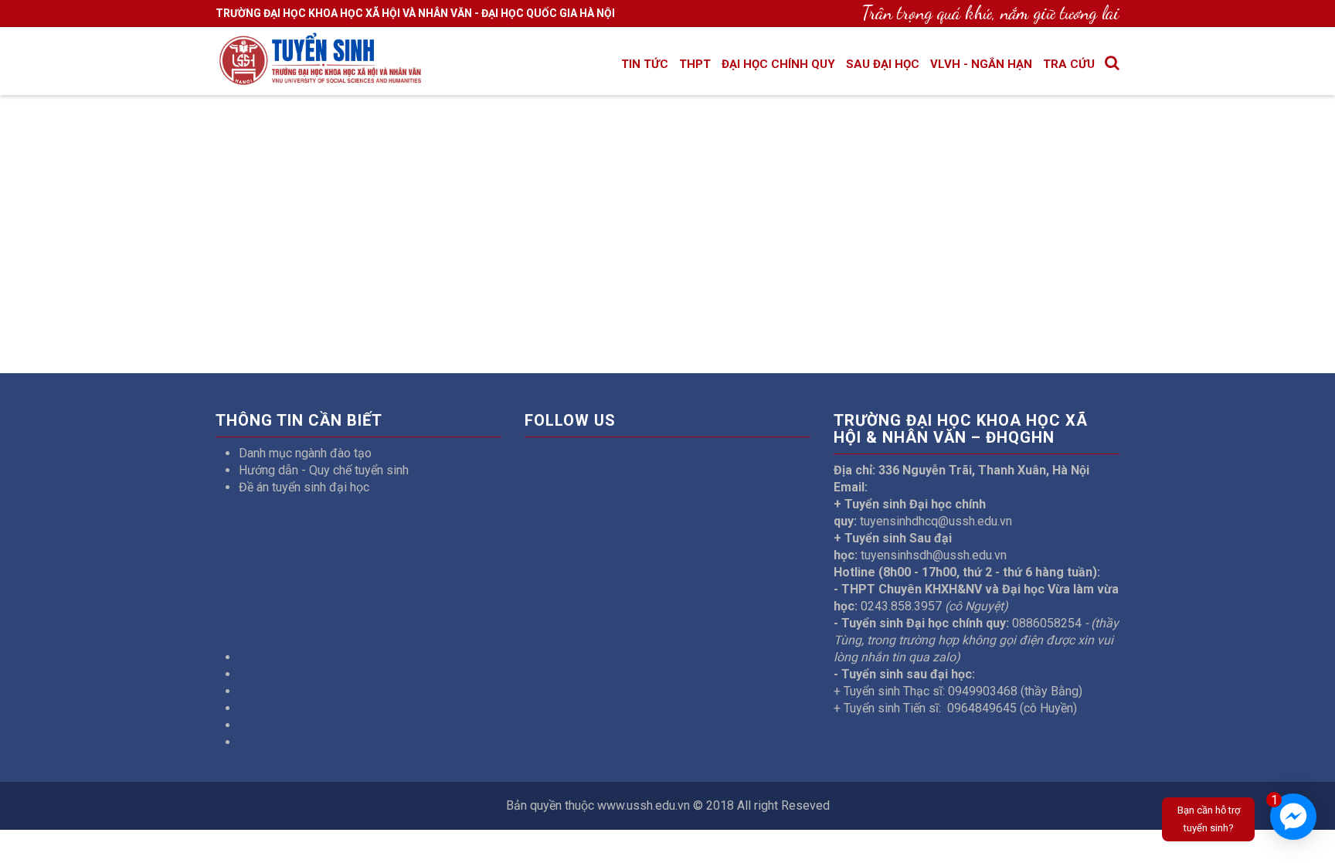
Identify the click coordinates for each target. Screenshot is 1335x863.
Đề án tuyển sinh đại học (304, 487)
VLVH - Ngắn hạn (981, 64)
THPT (695, 64)
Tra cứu (1069, 64)
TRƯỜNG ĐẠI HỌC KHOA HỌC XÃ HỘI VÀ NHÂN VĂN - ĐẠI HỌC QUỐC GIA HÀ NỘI (415, 13)
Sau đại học (882, 64)
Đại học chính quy (778, 64)
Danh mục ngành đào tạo (305, 453)
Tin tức (644, 64)
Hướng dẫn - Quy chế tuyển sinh (324, 470)
